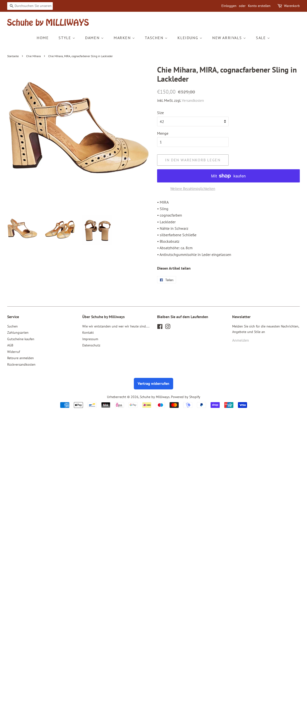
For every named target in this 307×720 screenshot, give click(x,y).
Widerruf (13, 352)
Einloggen (228, 6)
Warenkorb (292, 6)
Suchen (12, 326)
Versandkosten (193, 100)
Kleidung (188, 37)
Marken (123, 37)
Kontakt (88, 332)
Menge (162, 133)
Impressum (90, 339)
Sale (261, 37)
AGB (10, 345)
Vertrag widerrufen (153, 383)
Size (160, 112)
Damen (93, 37)
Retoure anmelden (20, 358)
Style (65, 37)
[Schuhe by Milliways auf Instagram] (167, 327)
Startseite (13, 56)
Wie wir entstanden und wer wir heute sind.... (115, 326)
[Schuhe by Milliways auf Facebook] (160, 327)
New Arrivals (227, 37)
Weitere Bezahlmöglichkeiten (192, 188)
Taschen (155, 37)
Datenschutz (91, 345)
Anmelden (240, 340)
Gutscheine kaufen (20, 339)
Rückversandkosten (21, 364)
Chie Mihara (33, 56)
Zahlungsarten (18, 332)
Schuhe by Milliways (155, 397)
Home (43, 37)
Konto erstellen (259, 6)
